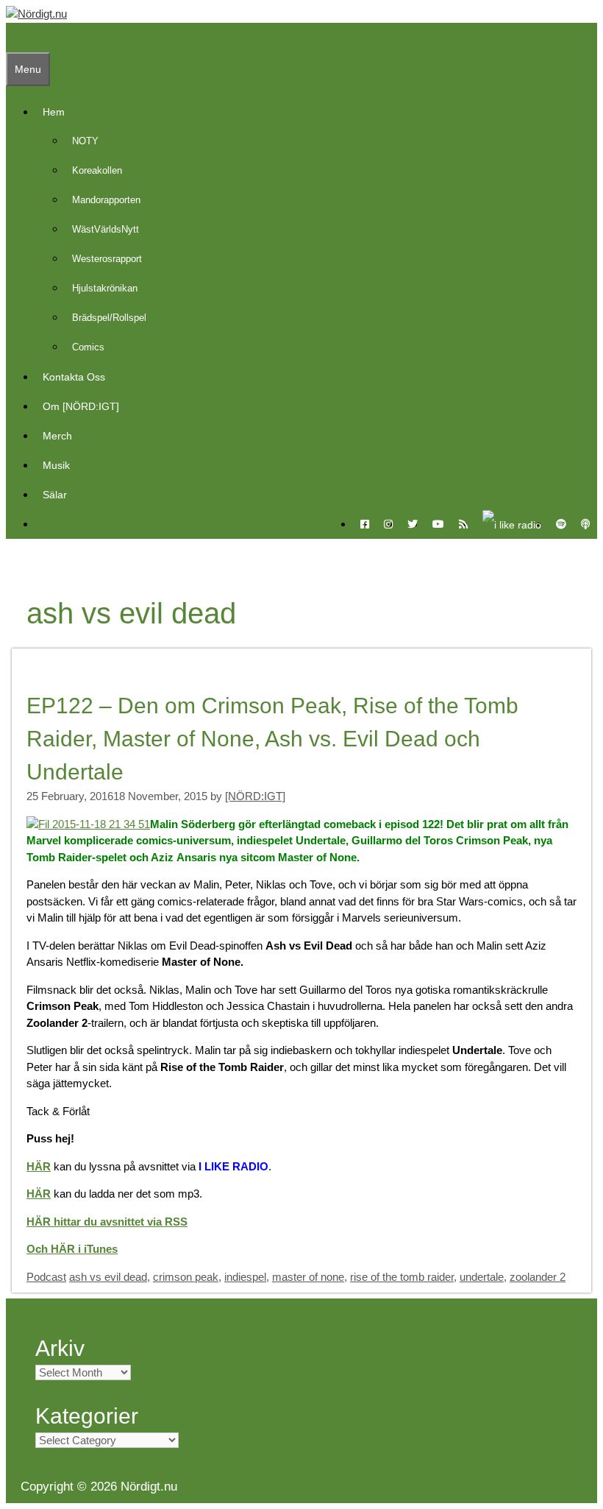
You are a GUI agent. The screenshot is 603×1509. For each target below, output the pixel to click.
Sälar (55, 495)
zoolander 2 (537, 1277)
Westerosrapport (107, 258)
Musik (56, 465)
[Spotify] (561, 524)
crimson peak (185, 1277)
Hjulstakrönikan (105, 288)
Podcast (46, 1277)
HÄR (38, 1166)
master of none (308, 1277)
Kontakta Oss (74, 377)
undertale (482, 1277)
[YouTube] (438, 524)
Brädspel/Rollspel (109, 317)
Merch (57, 436)
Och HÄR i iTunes (72, 1249)
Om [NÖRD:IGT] (81, 406)
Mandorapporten (106, 199)
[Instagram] (388, 524)
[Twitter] (412, 524)
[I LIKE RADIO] (512, 524)
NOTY (85, 140)
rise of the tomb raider (402, 1277)
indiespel (245, 1277)
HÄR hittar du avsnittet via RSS (107, 1221)
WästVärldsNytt (105, 229)
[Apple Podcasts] (585, 524)
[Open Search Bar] (13, 37)
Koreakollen (97, 170)
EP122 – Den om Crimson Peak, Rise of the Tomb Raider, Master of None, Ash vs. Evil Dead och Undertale (272, 738)
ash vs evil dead (108, 1277)
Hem (54, 112)
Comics (88, 347)
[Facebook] (365, 524)
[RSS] (463, 524)
